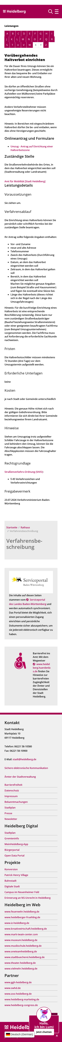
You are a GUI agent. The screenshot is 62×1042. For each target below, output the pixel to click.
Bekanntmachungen (16, 802)
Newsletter (11, 819)
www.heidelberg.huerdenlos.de (42, 667)
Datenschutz (12, 790)
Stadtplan (10, 807)
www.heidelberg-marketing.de (22, 999)
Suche (51, 11)
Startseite (11, 527)
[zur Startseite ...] (21, 1027)
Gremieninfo (12, 838)
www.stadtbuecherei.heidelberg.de (25, 957)
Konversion (11, 869)
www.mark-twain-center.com (21, 934)
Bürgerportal (12, 849)
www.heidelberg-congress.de (21, 1005)
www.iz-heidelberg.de (17, 923)
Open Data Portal (14, 855)
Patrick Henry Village (16, 875)
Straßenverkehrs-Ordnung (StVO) (24, 471)
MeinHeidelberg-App (16, 844)
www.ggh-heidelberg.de (18, 982)
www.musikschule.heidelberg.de (23, 945)
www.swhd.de (13, 988)
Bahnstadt (10, 880)
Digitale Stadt (12, 886)
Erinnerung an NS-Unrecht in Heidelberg (28, 897)
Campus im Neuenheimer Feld (22, 892)
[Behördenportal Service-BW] (31, 582)
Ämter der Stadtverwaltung (20, 776)
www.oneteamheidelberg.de (21, 951)
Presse (8, 813)
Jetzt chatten (44, 1032)
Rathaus (25, 527)
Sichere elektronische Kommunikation (26, 768)
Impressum (11, 796)
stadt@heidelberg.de (24, 759)
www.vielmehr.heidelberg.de (21, 968)
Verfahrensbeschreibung (24, 544)
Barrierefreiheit (13, 784)
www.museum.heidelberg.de (21, 940)
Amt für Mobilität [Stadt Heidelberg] (25, 181)
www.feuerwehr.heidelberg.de (22, 911)
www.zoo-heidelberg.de (18, 993)
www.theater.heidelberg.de (20, 963)
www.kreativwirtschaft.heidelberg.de (26, 928)
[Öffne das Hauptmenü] (57, 11)
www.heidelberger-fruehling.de (22, 917)
